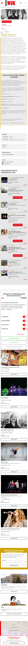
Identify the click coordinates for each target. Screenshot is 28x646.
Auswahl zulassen (14, 342)
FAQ (2, 607)
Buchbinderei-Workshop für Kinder (10, 367)
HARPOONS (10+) (12, 262)
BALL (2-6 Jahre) (12, 179)
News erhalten (14, 565)
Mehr (25, 184)
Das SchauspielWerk (8, 161)
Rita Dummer (7, 163)
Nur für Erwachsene (14, 231)
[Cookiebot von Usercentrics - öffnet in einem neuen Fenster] (21, 298)
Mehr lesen (14, 374)
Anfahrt (4, 585)
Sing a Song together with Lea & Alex (17, 233)
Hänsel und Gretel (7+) (14, 272)
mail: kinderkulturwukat (8, 154)
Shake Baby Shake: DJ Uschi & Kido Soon (16, 249)
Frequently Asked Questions (14, 613)
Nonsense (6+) (12, 204)
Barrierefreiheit (13, 630)
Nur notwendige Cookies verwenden (14, 346)
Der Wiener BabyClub (14, 247)
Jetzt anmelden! (14, 643)
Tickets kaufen (7, 21)
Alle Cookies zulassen (14, 338)
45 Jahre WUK (12, 189)
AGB (14, 624)
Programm (3, 7)
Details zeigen (21, 334)
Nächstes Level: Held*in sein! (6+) (16, 216)
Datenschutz (13, 627)
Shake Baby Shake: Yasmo (15, 190)
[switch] (25, 321)
